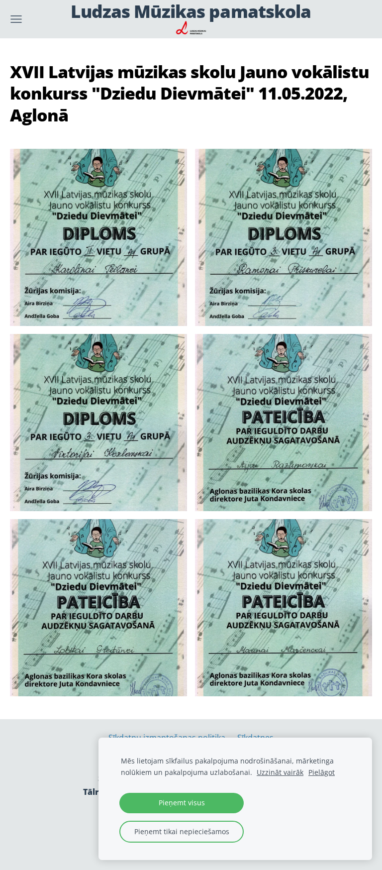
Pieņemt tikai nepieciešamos (181, 831)
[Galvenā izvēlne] (16, 19)
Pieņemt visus (182, 802)
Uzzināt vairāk (280, 772)
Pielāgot (321, 772)
